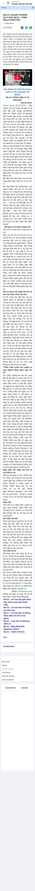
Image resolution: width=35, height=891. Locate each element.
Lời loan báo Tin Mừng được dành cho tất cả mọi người (17, 615)
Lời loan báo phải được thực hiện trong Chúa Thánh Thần (17, 602)
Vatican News (9, 23)
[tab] (10, 688)
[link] (5, 662)
